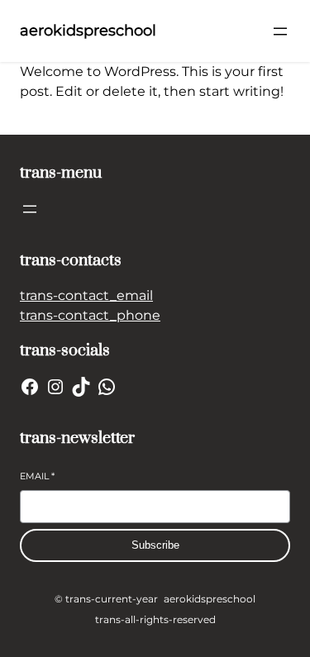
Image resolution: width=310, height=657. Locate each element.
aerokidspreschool (88, 30)
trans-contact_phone (90, 315)
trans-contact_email (86, 295)
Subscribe (155, 545)
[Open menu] (280, 31)
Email (37, 476)
